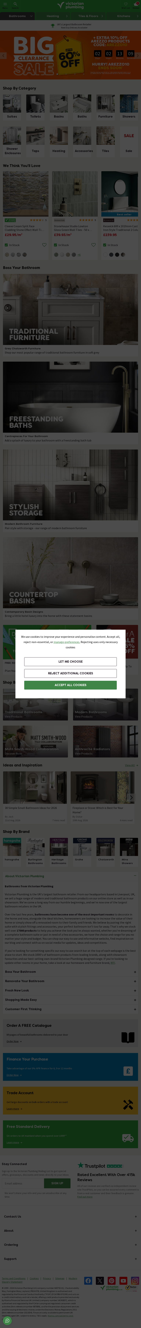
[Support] (7, 1320)
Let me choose (71, 662)
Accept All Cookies (70, 685)
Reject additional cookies (70, 673)
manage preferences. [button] (67, 642)
